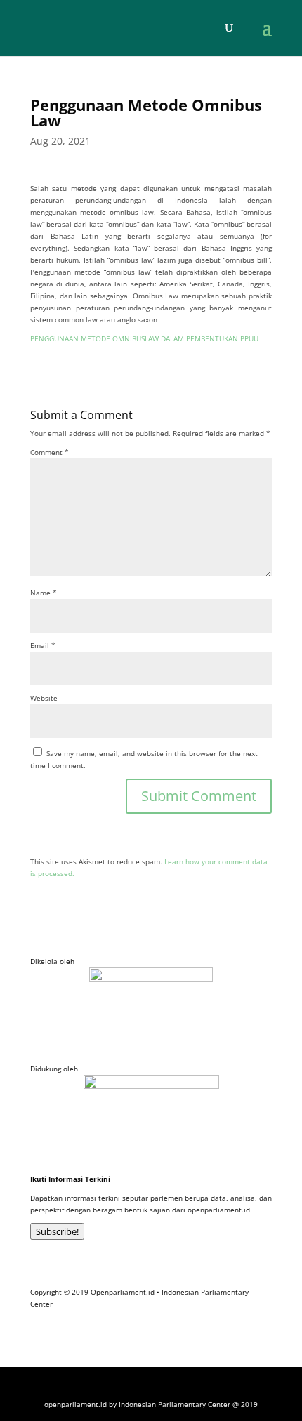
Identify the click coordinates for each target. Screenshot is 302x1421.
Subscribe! (57, 1231)
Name (43, 592)
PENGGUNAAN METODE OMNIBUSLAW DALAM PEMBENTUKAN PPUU (144, 338)
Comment (49, 452)
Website (44, 698)
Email (42, 645)
